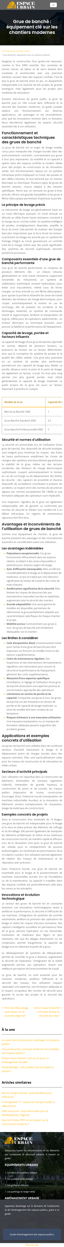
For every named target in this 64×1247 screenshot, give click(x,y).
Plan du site (32, 1245)
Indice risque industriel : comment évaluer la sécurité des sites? (47, 1011)
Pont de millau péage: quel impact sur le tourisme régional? (16, 1011)
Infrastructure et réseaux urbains (17, 51)
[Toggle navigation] (53, 5)
